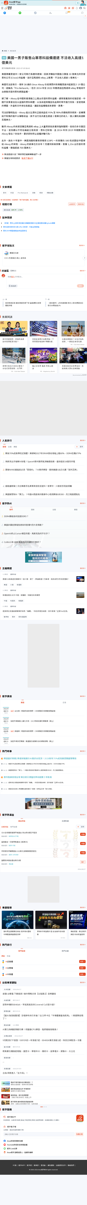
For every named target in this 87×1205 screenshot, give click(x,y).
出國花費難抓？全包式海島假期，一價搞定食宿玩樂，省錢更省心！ (73, 340)
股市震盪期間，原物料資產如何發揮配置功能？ (13, 340)
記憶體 (10, 961)
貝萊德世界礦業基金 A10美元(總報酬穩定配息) (18, 851)
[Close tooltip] (80, 18)
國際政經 (13, 574)
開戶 (83, 862)
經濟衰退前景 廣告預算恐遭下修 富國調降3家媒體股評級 (23, 304)
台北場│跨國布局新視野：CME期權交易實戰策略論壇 (33, 711)
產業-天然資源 (13, 855)
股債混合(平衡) (14, 836)
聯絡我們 (71, 1165)
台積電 (10, 967)
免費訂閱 (79, 1134)
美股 (5, 51)
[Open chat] (82, 12)
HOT (12, 711)
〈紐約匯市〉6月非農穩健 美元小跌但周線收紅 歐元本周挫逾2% (65, 304)
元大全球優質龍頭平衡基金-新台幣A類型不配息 (19, 832)
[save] (66, 13)
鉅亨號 (29, 1165)
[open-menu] (2, 8)
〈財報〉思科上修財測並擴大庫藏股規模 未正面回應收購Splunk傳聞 (29, 223)
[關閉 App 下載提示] (2, 3)
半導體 (10, 974)
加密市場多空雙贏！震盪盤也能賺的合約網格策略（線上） (33, 741)
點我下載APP (27, 158)
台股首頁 (72, 204)
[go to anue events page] (77, 8)
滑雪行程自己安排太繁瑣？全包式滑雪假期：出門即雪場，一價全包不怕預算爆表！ (13, 367)
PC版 (14, 1165)
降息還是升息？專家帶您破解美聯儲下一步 (23, 154)
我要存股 (81, 204)
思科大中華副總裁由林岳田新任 (15, 230)
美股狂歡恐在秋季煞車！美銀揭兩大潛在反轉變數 (73, 367)
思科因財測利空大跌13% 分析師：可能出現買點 (21, 227)
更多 (81, 447)
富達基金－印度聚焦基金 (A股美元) (14, 842)
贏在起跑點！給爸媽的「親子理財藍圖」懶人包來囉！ (21, 200)
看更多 (81, 245)
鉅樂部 (36, 1165)
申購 (83, 834)
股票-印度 (12, 845)
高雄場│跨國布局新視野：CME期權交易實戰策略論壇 (33, 731)
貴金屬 (11, 864)
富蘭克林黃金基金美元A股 (11, 860)
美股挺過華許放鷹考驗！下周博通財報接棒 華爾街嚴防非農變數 (43, 340)
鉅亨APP (22, 1165)
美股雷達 (13, 51)
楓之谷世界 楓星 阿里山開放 (42, 367)
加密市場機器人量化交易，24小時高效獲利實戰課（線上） (33, 721)
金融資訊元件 (61, 1165)
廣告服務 (51, 1165)
